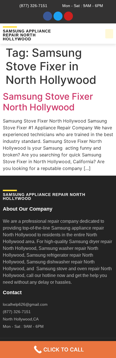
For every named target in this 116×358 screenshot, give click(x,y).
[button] (109, 33)
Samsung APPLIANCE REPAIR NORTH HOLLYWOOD (27, 35)
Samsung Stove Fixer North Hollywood (48, 102)
